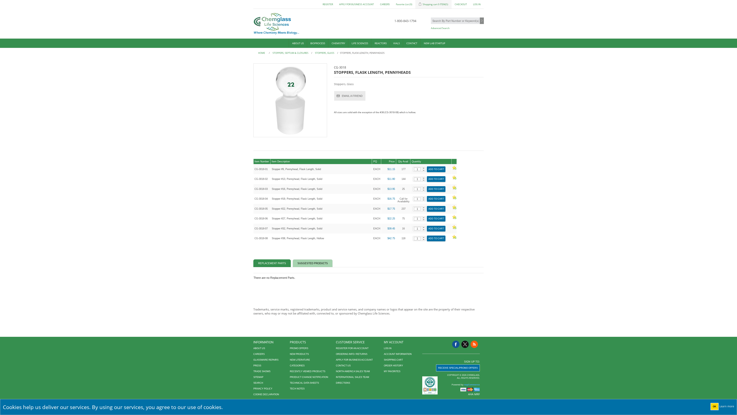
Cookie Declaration (266, 394)
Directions (343, 383)
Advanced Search (440, 28)
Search (482, 20)
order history (393, 365)
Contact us (343, 365)
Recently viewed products (307, 371)
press (257, 365)
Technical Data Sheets (304, 383)
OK (714, 406)
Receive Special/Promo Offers (458, 368)
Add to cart (436, 169)
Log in (477, 4)
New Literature (300, 360)
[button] (424, 168)
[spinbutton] (417, 169)
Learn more (726, 406)
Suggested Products (312, 263)
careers (385, 4)
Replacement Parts (272, 263)
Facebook (455, 344)
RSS (474, 344)
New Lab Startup (434, 43)
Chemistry (338, 43)
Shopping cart (393, 360)
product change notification (309, 377)
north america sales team (353, 371)
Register (328, 4)
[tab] (272, 263)
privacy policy (262, 388)
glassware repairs (265, 360)
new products (299, 354)
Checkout (461, 4)
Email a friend (352, 95)
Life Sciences (360, 43)
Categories (297, 365)
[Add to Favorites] (454, 169)
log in (388, 348)
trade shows (261, 371)
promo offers (299, 348)
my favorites (392, 371)
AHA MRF (474, 394)
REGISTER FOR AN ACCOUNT (352, 348)
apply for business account (356, 4)
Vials (396, 43)
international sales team (352, 377)
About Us (298, 43)
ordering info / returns (351, 354)
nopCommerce (472, 384)
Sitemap (258, 377)
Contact (411, 43)
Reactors (381, 43)
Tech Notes (297, 388)
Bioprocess (317, 43)
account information (398, 354)
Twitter (465, 344)
